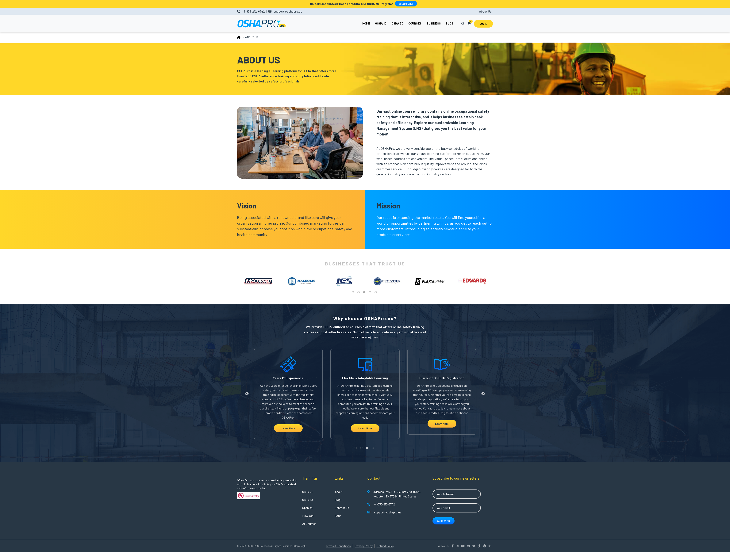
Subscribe (443, 520)
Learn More (288, 428)
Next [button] (496, 281)
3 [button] (365, 293)
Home (366, 23)
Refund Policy (385, 546)
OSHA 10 (307, 499)
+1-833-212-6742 (253, 11)
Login (483, 23)
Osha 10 (380, 23)
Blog (449, 23)
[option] (258, 281)
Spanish (307, 507)
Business (434, 23)
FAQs (338, 515)
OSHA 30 (307, 491)
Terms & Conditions (338, 546)
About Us (485, 11)
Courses (415, 23)
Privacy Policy (364, 546)
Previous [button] (234, 281)
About (339, 491)
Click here (406, 4)
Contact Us (342, 507)
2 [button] (359, 293)
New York (308, 515)
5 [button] (376, 293)
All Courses (309, 523)
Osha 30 (397, 23)
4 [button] (371, 293)
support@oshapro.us (288, 11)
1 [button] (353, 293)
